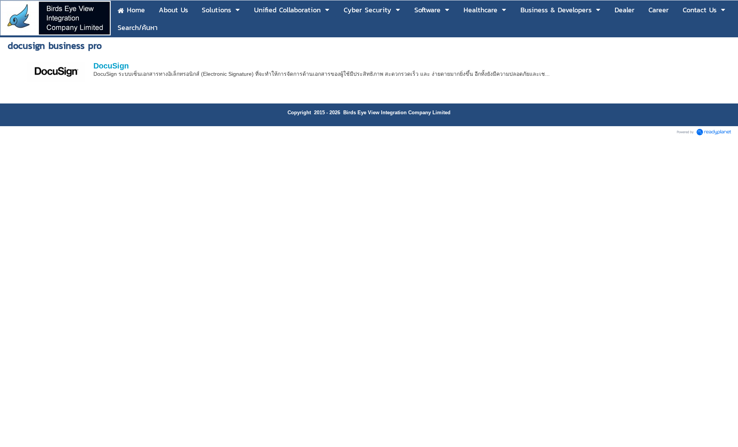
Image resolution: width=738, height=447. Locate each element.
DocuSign (111, 66)
